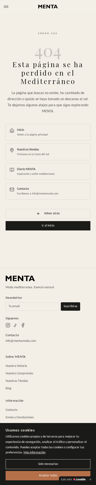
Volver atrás (52, 213)
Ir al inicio (48, 225)
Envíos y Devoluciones (20, 417)
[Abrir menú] (6, 6)
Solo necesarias (48, 464)
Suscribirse (70, 306)
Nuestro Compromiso (19, 373)
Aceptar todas (48, 475)
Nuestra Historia (16, 366)
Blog (8, 388)
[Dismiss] (90, 479)
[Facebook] (23, 325)
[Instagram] (8, 325)
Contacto (11, 410)
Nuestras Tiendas (17, 381)
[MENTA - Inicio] (48, 6)
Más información (34, 452)
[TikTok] (15, 325)
